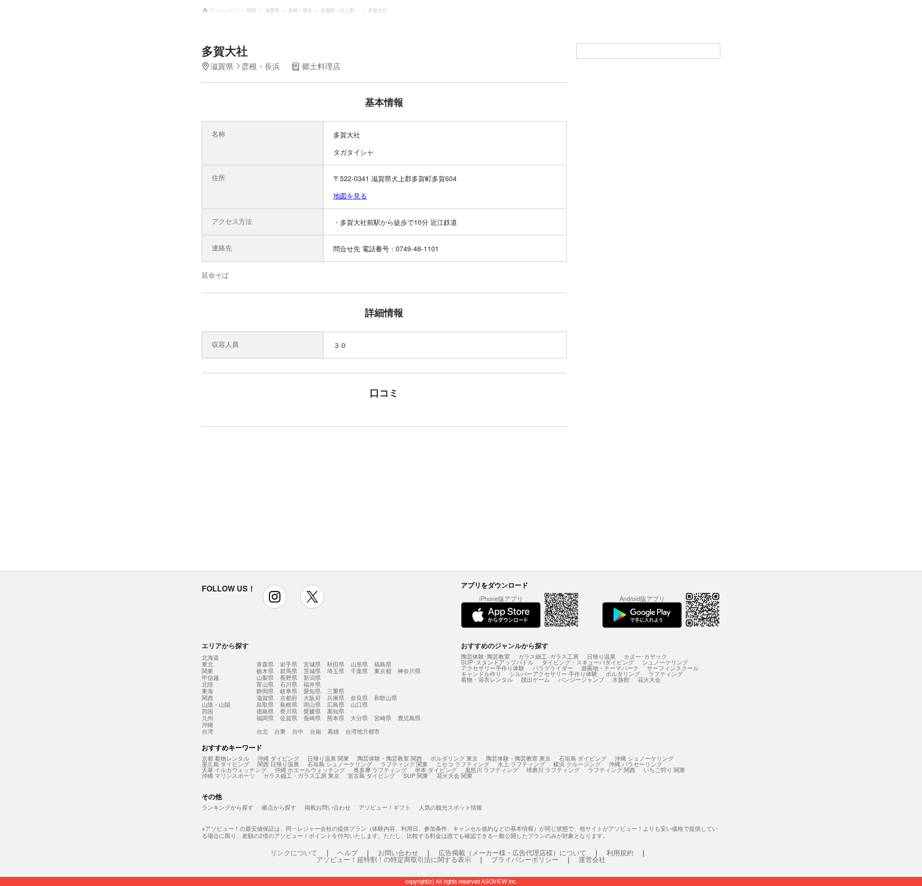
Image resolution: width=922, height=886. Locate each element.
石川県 (288, 684)
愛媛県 (312, 711)
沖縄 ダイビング (278, 758)
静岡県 (265, 691)
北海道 (210, 657)
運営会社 (592, 859)
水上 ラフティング (521, 764)
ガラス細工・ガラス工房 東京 (301, 775)
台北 (262, 731)
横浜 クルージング (577, 764)
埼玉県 (335, 670)
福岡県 (265, 718)
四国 (207, 711)
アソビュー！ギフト (385, 807)
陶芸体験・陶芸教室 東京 (518, 758)
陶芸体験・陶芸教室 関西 (389, 758)
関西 (207, 698)
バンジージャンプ (581, 679)
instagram (275, 597)
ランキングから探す (228, 807)
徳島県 (265, 711)
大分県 (359, 718)
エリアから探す (225, 645)
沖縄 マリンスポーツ (228, 775)
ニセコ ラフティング (462, 764)
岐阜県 (288, 691)
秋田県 (335, 664)
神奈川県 (409, 670)
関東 (207, 671)
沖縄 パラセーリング (635, 764)
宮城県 (312, 664)
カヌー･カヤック (645, 656)
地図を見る (350, 195)
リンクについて (293, 852)
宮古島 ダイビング (371, 775)
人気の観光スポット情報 (450, 807)
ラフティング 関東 (404, 764)
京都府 (288, 697)
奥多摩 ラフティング (380, 769)
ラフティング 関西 (611, 769)
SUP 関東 (415, 775)
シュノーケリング (665, 662)
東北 (207, 664)
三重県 (335, 691)
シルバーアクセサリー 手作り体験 (553, 673)
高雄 (333, 731)
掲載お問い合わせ (327, 807)
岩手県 (288, 664)
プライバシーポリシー (524, 859)
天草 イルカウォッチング (234, 769)
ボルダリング (623, 673)
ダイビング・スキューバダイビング (588, 662)
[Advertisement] (301, 503)
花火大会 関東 (455, 775)
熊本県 (335, 718)
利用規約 (620, 852)
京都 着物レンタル (225, 758)
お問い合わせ (398, 852)
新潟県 (312, 677)
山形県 (359, 664)
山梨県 (265, 677)
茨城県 (312, 670)
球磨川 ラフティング (553, 769)
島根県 (288, 704)
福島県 (382, 664)
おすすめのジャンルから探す (504, 645)
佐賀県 (288, 718)
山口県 (359, 704)
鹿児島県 (409, 718)
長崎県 (312, 718)
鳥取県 (265, 704)
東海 (207, 691)
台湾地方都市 (362, 731)
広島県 (335, 704)
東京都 (382, 670)
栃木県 (265, 670)
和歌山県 (385, 697)
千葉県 (359, 670)
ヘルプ (348, 852)
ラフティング (665, 673)
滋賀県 (265, 697)
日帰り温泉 (601, 656)
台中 (297, 731)
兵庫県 (335, 697)
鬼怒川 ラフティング (491, 769)
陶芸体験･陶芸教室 (485, 656)
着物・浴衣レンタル (487, 679)
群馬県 (288, 670)
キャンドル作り (481, 673)
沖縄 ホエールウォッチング (310, 769)
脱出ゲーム (535, 679)
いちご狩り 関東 (664, 769)
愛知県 (312, 691)
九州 (207, 718)
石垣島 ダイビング (583, 758)
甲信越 (210, 677)
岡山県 (312, 704)
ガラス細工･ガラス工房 (548, 656)
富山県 (265, 684)
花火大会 (649, 679)
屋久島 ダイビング (225, 764)
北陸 (207, 684)
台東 (280, 731)
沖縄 (207, 724)
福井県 (312, 684)
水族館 (621, 679)
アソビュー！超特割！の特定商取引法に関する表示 (393, 859)
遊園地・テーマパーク (610, 668)
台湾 (207, 731)
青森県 (265, 664)
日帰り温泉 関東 (328, 758)
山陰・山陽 (216, 704)
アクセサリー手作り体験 (492, 668)
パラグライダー (553, 668)
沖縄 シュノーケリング (644, 758)
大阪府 (312, 697)
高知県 (335, 711)
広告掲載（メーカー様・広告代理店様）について (512, 852)
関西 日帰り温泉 (278, 764)
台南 (315, 731)
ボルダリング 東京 (454, 758)
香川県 (288, 711)
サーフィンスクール (673, 668)
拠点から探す (279, 807)
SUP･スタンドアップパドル (497, 662)
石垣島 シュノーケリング (339, 764)
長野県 (288, 677)
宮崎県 (382, 718)
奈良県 (359, 697)
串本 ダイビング (436, 769)
